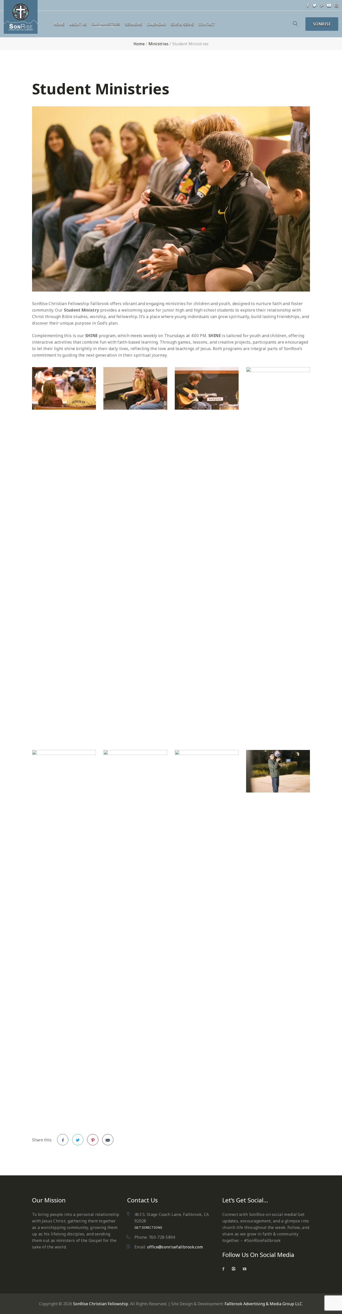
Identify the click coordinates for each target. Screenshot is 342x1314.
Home (59, 24)
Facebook (62, 1139)
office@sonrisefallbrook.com (175, 1247)
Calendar (156, 24)
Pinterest (92, 1139)
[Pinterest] (321, 5)
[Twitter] (314, 5)
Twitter (77, 1139)
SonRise (322, 24)
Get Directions (148, 1227)
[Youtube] (329, 5)
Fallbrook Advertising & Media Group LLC (263, 1303)
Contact (207, 24)
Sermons (133, 24)
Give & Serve (182, 24)
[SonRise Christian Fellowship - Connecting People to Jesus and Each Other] (21, 17)
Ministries (158, 44)
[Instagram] (336, 5)
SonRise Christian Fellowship (100, 1303)
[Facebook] (308, 5)
